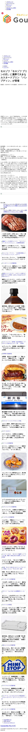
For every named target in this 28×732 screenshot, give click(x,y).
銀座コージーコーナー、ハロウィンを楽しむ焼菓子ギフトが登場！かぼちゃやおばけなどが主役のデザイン (13, 281)
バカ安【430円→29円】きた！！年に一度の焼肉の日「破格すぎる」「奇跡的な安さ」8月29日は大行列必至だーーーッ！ (14, 235)
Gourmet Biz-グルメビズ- (8, 726)
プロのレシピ (9, 1)
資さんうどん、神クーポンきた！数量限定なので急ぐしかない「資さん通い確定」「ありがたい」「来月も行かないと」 (13, 650)
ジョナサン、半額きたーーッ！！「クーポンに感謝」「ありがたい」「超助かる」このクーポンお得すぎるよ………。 (13, 521)
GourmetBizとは (7, 719)
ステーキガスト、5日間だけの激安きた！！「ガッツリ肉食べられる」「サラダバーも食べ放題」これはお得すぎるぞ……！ (13, 436)
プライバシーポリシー (9, 722)
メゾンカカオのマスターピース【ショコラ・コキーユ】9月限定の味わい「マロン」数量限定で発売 (13, 501)
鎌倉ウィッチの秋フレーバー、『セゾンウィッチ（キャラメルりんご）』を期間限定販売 (13, 247)
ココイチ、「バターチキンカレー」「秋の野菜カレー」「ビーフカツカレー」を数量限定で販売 (13, 336)
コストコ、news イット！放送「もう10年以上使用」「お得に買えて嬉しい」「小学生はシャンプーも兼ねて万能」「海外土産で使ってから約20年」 (14, 610)
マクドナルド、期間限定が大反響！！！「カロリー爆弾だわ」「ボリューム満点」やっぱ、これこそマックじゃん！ (13, 690)
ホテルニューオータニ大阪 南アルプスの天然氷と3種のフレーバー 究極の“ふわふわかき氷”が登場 (15, 206)
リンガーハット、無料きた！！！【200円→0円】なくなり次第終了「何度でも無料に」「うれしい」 (14, 267)
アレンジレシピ (10, 3)
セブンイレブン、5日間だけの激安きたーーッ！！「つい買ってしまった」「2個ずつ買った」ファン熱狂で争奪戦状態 (14, 511)
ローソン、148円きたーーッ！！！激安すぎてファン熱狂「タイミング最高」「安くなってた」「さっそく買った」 (14, 447)
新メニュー (9, 4)
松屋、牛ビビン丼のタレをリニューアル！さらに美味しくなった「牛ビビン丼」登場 (13, 573)
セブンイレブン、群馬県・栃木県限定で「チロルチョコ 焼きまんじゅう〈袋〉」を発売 (14, 348)
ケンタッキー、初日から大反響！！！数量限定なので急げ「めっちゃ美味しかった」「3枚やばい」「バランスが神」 (13, 713)
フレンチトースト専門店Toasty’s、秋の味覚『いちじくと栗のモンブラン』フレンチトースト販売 (14, 474)
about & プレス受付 (11, 7)
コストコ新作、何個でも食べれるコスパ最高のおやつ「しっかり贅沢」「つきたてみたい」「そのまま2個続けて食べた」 (14, 425)
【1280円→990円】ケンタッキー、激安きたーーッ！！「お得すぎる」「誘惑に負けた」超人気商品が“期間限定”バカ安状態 (14, 584)
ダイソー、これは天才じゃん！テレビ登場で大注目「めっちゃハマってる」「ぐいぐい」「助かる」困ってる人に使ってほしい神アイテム (13, 598)
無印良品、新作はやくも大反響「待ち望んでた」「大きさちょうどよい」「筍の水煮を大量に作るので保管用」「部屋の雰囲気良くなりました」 (13, 638)
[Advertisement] (14, 40)
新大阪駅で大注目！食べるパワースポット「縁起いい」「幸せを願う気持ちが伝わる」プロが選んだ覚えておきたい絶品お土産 (13, 414)
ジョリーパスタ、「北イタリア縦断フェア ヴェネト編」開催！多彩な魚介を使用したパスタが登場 (14, 561)
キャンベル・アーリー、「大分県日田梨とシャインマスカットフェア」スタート (13, 258)
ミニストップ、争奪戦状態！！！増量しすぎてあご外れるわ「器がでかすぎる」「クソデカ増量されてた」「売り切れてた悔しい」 (13, 679)
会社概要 (8, 9)
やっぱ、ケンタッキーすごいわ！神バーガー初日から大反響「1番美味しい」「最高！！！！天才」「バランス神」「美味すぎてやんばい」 (14, 386)
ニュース (8, 6)
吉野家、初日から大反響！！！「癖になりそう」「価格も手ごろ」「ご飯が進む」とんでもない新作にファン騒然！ (13, 358)
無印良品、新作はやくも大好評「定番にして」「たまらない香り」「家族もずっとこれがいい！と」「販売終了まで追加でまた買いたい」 (13, 308)
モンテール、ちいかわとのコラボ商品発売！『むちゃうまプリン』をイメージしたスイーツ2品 (13, 703)
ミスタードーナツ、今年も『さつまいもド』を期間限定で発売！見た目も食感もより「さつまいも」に (13, 548)
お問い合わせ (6, 721)
